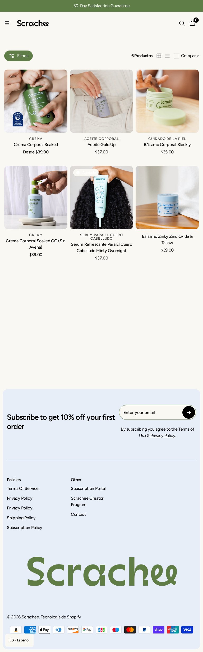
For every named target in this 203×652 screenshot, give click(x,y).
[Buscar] (182, 23)
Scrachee (30, 616)
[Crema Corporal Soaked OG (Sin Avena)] (35, 197)
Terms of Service (23, 488)
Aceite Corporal (101, 138)
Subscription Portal (88, 488)
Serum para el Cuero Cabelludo (101, 236)
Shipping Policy (21, 517)
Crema (35, 138)
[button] (7, 8)
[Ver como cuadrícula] (159, 56)
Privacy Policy (162, 435)
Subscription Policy (24, 527)
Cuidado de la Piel (167, 138)
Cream (35, 235)
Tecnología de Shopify (61, 616)
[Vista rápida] (60, 79)
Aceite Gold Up (101, 144)
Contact (78, 514)
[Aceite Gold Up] (101, 101)
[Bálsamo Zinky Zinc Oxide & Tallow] (167, 197)
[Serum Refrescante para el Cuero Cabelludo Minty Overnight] (101, 197)
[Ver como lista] (167, 56)
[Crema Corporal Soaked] (35, 101)
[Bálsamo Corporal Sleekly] (167, 101)
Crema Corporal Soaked (36, 144)
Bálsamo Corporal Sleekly (167, 144)
